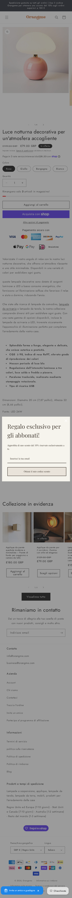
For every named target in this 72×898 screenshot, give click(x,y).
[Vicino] (66, 421)
